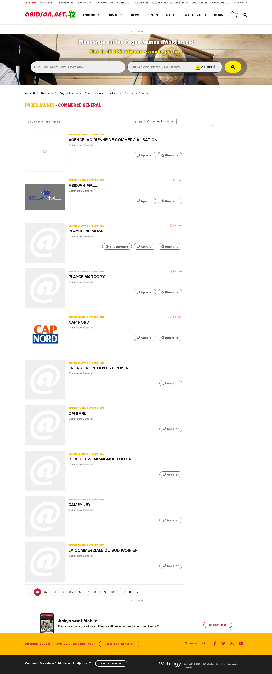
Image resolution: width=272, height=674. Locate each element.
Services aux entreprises (101, 93)
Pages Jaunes (69, 93)
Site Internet (118, 246)
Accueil (30, 93)
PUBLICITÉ (135, 31)
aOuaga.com (84, 3)
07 (87, 592)
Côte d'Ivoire (194, 15)
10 (112, 592)
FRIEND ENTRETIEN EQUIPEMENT (100, 368)
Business (116, 15)
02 (46, 592)
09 (104, 592)
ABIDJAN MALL (83, 186)
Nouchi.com (240, 3)
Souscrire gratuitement (120, 644)
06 (79, 592)
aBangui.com (199, 3)
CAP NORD (79, 322)
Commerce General (81, 145)
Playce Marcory (87, 277)
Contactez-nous (111, 663)
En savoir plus (217, 624)
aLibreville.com (179, 3)
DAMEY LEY (80, 505)
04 (63, 592)
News (135, 15)
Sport (153, 15)
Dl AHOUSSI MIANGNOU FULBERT (102, 459)
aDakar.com (159, 3)
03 (54, 592)
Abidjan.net (47, 3)
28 (129, 592)
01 (37, 592)
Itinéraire (171, 155)
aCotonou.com (104, 3)
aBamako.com (65, 3)
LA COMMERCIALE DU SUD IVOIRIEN (103, 550)
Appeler (146, 155)
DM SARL (77, 413)
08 (96, 592)
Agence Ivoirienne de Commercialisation (113, 140)
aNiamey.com (141, 3)
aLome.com (123, 3)
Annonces (91, 15)
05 (71, 592)
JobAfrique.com (220, 3)
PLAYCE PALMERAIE (87, 231)
